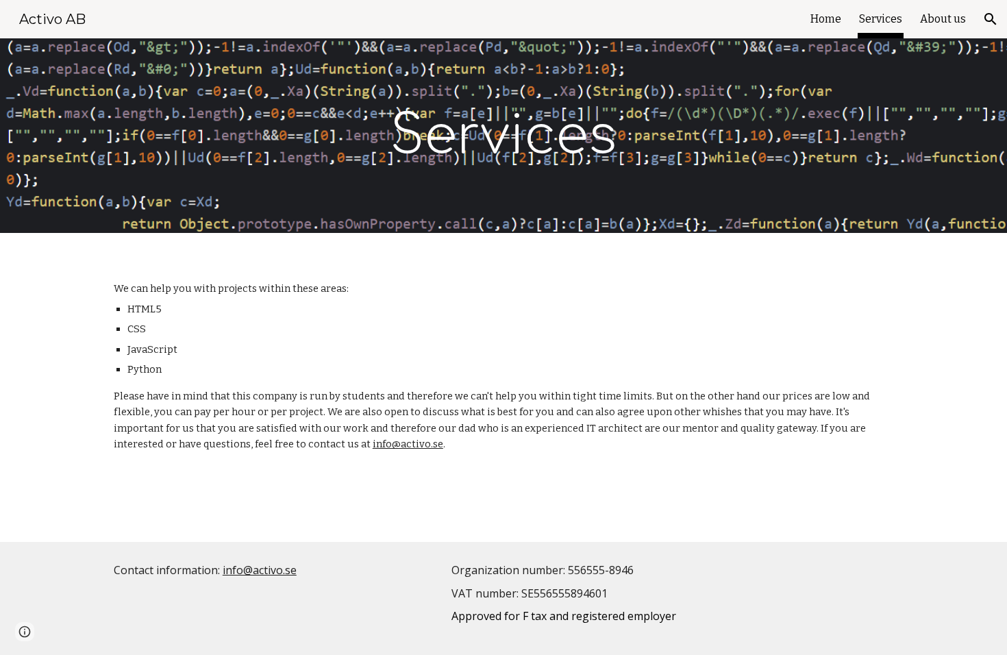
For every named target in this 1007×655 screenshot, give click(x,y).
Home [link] (825, 18)
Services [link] (880, 18)
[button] (990, 19)
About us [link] (943, 18)
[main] (503, 136)
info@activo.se (408, 444)
